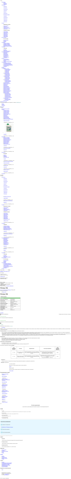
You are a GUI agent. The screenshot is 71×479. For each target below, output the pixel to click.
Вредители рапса (6, 100)
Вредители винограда (7, 91)
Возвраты (3, 456)
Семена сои (5, 26)
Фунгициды (5, 7)
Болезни (3, 109)
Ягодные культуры (6, 79)
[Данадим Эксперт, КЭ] (5, 391)
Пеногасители (6, 56)
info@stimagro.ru (6, 474)
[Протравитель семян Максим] (8, 200)
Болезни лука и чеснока (7, 87)
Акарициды (5, 10)
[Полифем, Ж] (6, 244)
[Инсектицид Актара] (7, 229)
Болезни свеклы (6, 114)
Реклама (5, 60)
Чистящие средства (6, 243)
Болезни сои (5, 115)
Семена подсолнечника (7, 209)
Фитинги (5, 261)
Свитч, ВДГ (5, 134)
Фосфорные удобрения (7, 226)
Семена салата (6, 217)
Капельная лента (6, 40)
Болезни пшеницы (7, 69)
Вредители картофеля (7, 89)
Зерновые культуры (6, 68)
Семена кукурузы (6, 27)
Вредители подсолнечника (7, 90)
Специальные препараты (5, 51)
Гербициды (5, 6)
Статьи (3, 67)
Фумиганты (5, 21)
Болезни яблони (7, 73)
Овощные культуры (6, 111)
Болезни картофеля (6, 86)
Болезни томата (7, 76)
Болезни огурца (7, 77)
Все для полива (4, 37)
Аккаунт (3, 104)
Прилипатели (5, 52)
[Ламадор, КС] (6, 165)
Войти (3, 103)
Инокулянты (5, 53)
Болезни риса (7, 72)
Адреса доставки (4, 457)
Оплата (3, 452)
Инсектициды (6, 9)
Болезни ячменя (7, 70)
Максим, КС (5, 202)
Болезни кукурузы (6, 82)
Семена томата (6, 36)
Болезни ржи (7, 71)
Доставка (3, 450)
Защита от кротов (6, 265)
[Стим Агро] (2, 106)
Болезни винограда (6, 117)
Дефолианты (5, 20)
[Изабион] (5, 248)
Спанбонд (5, 49)
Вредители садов (6, 142)
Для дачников (4, 262)
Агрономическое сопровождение (6, 463)
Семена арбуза (6, 31)
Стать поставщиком (5, 466)
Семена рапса (5, 28)
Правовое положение (5, 451)
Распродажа (3, 152)
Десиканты (5, 188)
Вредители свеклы (6, 92)
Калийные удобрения (7, 44)
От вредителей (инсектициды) (8, 64)
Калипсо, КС (5, 149)
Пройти (10, 366)
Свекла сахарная (6, 25)
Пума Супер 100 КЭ (4, 376)
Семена (5, 2)
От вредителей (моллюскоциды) (8, 266)
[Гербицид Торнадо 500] (7, 196)
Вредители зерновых (6, 88)
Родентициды (5, 17)
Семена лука (5, 33)
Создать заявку (11, 370)
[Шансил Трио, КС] (6, 169)
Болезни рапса (6, 85)
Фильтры (5, 41)
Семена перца (6, 35)
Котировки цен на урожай (5, 108)
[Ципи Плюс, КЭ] (4, 385)
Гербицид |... (3, 374)
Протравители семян (6, 14)
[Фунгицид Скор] (6, 157)
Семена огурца (6, 34)
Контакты (3, 173)
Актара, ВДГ (5, 145)
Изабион (5, 250)
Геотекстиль (5, 50)
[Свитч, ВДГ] (9, 132)
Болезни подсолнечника (7, 83)
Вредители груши (7, 98)
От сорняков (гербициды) (7, 62)
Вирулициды (5, 13)
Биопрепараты (6, 54)
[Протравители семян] (3, 101)
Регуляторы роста (6, 55)
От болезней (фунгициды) (7, 63)
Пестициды (5, 3)
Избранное (3, 105)
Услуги (3, 58)
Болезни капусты (7, 78)
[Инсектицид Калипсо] (7, 148)
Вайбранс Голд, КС (6, 220)
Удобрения (5, 4)
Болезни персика (7, 75)
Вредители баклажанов (8, 97)
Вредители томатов (8, 94)
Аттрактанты (5, 57)
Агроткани (3, 46)
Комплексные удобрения (7, 45)
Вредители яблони (7, 99)
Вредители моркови (8, 96)
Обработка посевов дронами (8, 61)
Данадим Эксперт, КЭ (4, 393)
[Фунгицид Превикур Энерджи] (8, 161)
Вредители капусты (8, 95)
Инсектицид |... (4, 386)
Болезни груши (7, 74)
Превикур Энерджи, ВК (6, 120)
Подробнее (1, 312)
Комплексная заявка (5, 465)
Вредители (3, 136)
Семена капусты (6, 214)
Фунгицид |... (4, 380)
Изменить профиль (4, 458)
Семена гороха (6, 32)
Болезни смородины (8, 81)
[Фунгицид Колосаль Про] (6, 379)
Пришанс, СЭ (3, 399)
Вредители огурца (7, 93)
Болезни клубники (7, 80)
